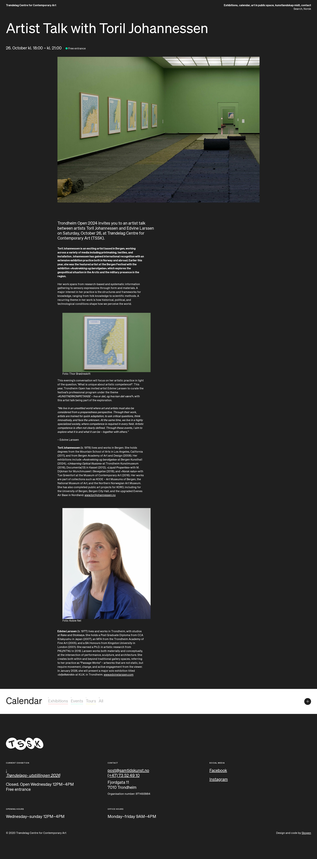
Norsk (307, 9)
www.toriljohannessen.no (100, 495)
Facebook (218, 771)
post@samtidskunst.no (128, 771)
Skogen (306, 833)
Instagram (218, 780)
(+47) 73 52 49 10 (124, 776)
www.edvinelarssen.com (118, 674)
